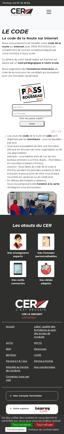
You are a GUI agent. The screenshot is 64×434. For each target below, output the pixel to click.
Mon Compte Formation (27, 395)
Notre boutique (34, 18)
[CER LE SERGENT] (22, 11)
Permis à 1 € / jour (16, 361)
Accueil (10, 326)
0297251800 (29, 317)
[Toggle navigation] (48, 12)
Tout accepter (21, 424)
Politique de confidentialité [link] (43, 429)
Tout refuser (44, 424)
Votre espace (21, 408)
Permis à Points (43, 361)
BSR (8, 349)
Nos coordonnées (44, 367)
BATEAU (11, 355)
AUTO (9, 342)
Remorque (40, 349)
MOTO (38, 342)
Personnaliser (16, 429)
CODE (37, 355)
